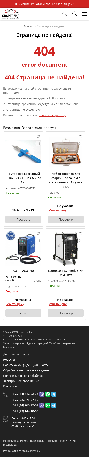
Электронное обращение (21, 381)
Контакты (10, 386)
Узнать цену (58, 210)
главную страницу (52, 115)
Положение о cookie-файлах (23, 376)
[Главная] (10, 14)
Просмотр (23, 219)
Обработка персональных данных (27, 370)
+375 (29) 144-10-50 (24, 411)
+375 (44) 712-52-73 (24, 394)
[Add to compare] (38, 143)
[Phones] (64, 14)
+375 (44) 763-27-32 (24, 405)
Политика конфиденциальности (26, 365)
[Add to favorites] (38, 136)
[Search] (75, 14)
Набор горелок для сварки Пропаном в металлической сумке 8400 (65, 180)
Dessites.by (33, 451)
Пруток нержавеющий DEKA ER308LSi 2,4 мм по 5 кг (23, 178)
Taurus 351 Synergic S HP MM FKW (66, 273)
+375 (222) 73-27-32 (24, 400)
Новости (9, 359)
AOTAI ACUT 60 (23, 271)
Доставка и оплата (16, 354)
